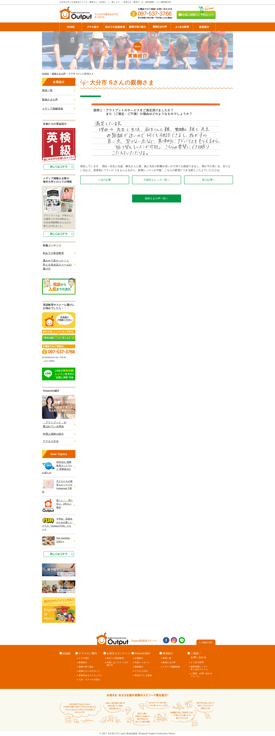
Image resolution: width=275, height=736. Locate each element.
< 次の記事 (104, 179)
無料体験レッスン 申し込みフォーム (199, 667)
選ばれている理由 (143, 675)
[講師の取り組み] (137, 25)
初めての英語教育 (53, 253)
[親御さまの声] (160, 25)
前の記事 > (208, 179)
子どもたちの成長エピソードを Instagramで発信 (57, 486)
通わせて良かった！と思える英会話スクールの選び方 (57, 264)
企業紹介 (139, 658)
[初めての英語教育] (115, 25)
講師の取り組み (86, 667)
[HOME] (71, 25)
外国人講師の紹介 (53, 434)
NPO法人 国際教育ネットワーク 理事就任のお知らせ (57, 467)
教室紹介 (83, 662)
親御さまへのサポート (89, 671)
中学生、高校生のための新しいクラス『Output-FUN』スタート (57, 524)
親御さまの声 (59, 73)
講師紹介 (139, 667)
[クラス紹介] (93, 25)
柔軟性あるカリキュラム (90, 675)
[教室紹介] (204, 25)
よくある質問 (197, 662)
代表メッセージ (142, 662)
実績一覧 (47, 90)
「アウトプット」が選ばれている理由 (55, 424)
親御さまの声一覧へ (157, 198)
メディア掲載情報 (52, 108)
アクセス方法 (51, 441)
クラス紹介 (84, 658)
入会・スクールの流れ (89, 679)
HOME (45, 73)
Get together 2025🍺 (63, 540)
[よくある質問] (182, 25)
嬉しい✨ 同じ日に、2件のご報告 (64, 504)
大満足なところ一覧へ (156, 179)
